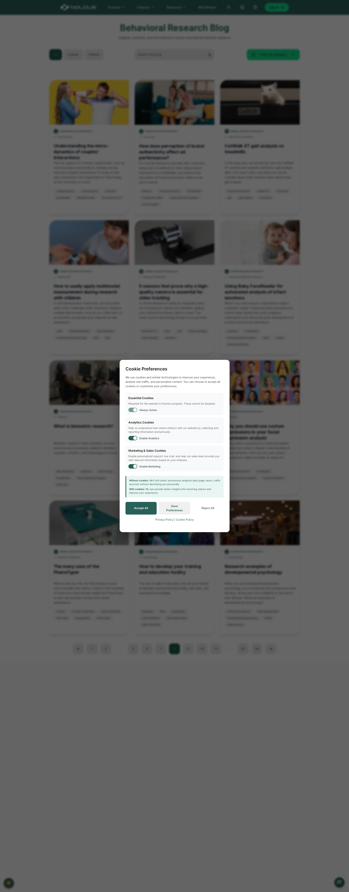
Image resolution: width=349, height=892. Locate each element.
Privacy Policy (164, 519)
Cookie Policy (185, 519)
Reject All (208, 508)
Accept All (141, 508)
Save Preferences (174, 508)
